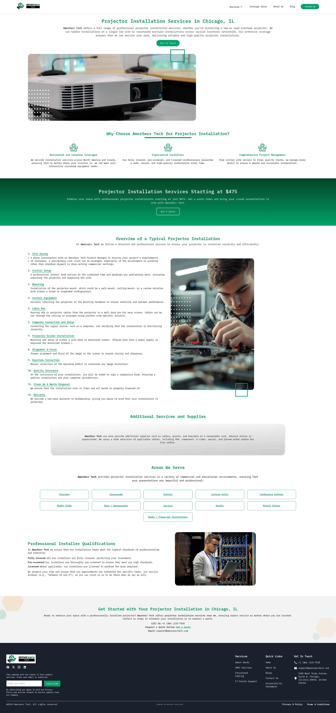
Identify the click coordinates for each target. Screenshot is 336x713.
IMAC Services (243, 667)
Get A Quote (168, 211)
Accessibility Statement (274, 685)
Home (268, 662)
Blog (292, 6)
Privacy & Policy (292, 704)
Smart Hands (242, 662)
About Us (278, 6)
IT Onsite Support (246, 681)
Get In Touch (168, 43)
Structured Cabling (241, 674)
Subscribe (52, 683)
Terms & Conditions (318, 704)
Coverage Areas (258, 6)
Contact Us (310, 6)
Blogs (269, 673)
